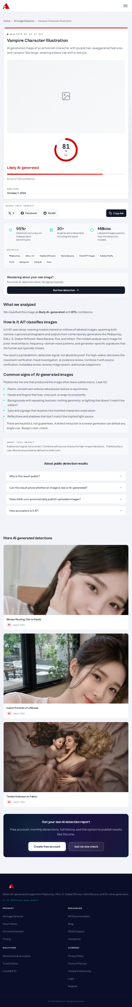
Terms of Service (77, 963)
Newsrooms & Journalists (17, 955)
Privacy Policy (76, 955)
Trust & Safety (10, 963)
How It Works (10, 923)
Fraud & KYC (10, 971)
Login (71, 978)
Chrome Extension (13, 931)
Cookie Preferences (79, 971)
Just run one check (86, 846)
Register (73, 986)
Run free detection (64, 290)
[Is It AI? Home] (6, 6)
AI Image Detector (24, 20)
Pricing (6, 938)
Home (6, 20)
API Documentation (79, 916)
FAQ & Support (76, 931)
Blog (70, 923)
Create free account (47, 846)
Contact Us (74, 938)
